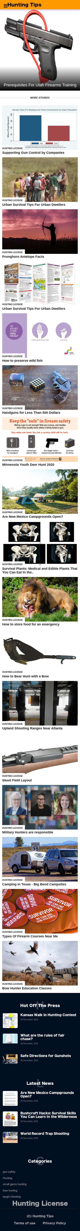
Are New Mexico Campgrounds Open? (32, 516)
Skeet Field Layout (17, 780)
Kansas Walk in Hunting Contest (48, 1014)
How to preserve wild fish (22, 360)
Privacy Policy (54, 1223)
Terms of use (24, 1223)
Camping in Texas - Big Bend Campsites (34, 884)
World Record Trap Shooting (44, 1133)
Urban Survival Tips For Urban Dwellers (33, 204)
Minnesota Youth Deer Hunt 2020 (28, 464)
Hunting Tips (24, 4)
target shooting (12, 1196)
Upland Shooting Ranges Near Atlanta (32, 728)
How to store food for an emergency (31, 624)
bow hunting (10, 1190)
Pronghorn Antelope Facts (23, 256)
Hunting (7, 1178)
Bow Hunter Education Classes (27, 988)
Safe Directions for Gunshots (45, 1055)
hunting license (12, 148)
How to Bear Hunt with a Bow (25, 676)
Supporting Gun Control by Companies (33, 153)
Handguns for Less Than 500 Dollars (31, 412)
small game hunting (14, 1184)
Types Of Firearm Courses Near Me (30, 936)
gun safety (9, 1171)
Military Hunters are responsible (27, 832)
